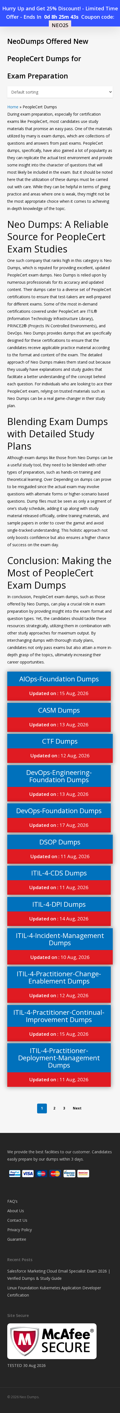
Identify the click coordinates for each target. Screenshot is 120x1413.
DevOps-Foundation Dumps (59, 810)
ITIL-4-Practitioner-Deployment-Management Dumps (59, 1058)
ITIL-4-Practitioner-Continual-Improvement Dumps (58, 1016)
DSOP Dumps (59, 841)
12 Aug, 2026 (60, 755)
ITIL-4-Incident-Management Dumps (60, 939)
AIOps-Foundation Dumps (59, 678)
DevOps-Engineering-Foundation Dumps (59, 776)
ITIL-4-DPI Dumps (59, 904)
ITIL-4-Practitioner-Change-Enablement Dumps (59, 977)
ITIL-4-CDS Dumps (59, 872)
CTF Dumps (60, 741)
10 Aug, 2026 (60, 957)
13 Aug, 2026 (58, 724)
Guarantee (16, 1239)
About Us (15, 1210)
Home (12, 106)
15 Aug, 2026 (58, 693)
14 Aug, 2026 (58, 918)
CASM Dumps (59, 710)
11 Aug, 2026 (60, 856)
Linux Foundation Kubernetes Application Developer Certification (54, 1291)
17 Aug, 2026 (58, 825)
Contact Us (17, 1220)
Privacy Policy (19, 1229)
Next (77, 1108)
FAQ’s (12, 1201)
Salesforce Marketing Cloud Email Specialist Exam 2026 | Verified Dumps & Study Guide (58, 1274)
